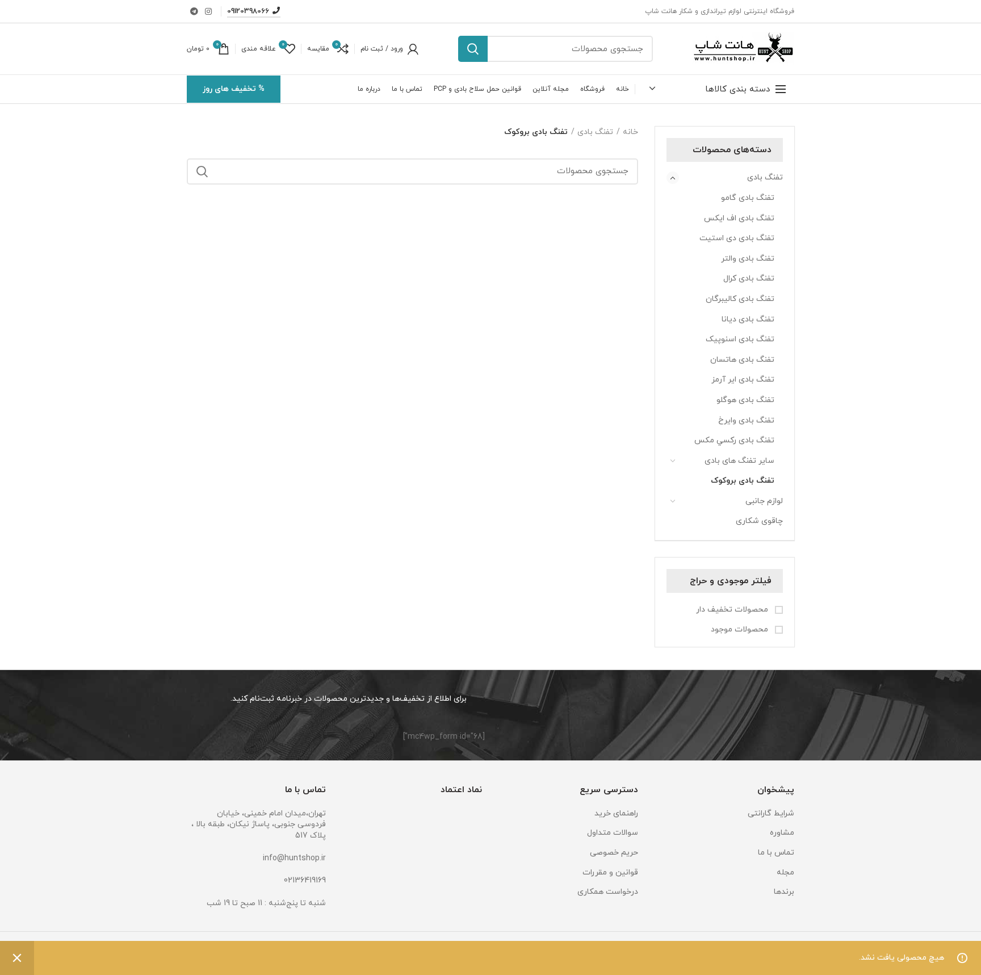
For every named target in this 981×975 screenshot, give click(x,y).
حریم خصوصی (614, 852)
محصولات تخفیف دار (733, 609)
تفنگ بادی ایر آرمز (742, 379)
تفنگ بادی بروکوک (742, 480)
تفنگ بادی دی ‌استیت (736, 238)
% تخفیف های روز (234, 88)
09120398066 (248, 11)
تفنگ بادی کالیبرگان (740, 299)
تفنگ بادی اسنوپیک (740, 339)
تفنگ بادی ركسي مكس (734, 440)
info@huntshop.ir (294, 858)
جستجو (473, 49)
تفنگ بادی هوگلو (745, 400)
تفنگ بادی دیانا (748, 319)
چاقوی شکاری (759, 521)
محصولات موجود (740, 629)
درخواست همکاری (607, 891)
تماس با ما (776, 852)
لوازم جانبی (764, 501)
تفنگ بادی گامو (747, 198)
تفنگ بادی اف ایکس (739, 218)
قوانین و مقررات (610, 872)
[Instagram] (208, 11)
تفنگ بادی (765, 177)
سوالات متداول (612, 832)
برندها (784, 891)
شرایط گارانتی (771, 813)
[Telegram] (194, 11)
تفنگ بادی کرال (748, 278)
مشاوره (782, 832)
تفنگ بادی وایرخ (746, 420)
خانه (630, 132)
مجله (785, 872)
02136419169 (305, 880)
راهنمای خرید (616, 813)
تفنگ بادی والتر (747, 258)
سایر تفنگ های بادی (739, 460)
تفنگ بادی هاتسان (742, 359)
